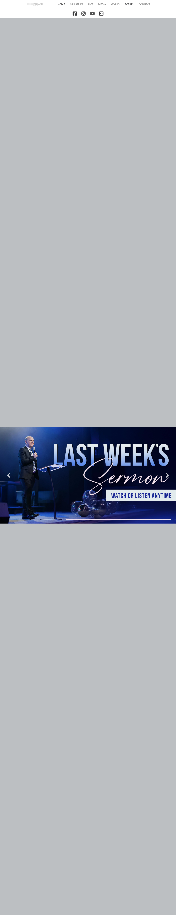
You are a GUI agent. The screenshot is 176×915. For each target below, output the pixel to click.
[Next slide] (167, 475)
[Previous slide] (8, 475)
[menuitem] (61, 4)
